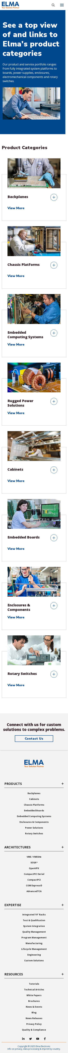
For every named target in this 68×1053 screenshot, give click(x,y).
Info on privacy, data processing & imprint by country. (34, 1048)
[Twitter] (30, 1038)
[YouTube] (37, 1038)
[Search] (53, 5)
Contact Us (34, 739)
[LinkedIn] (23, 1038)
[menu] (62, 5)
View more (16, 208)
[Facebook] (44, 1038)
